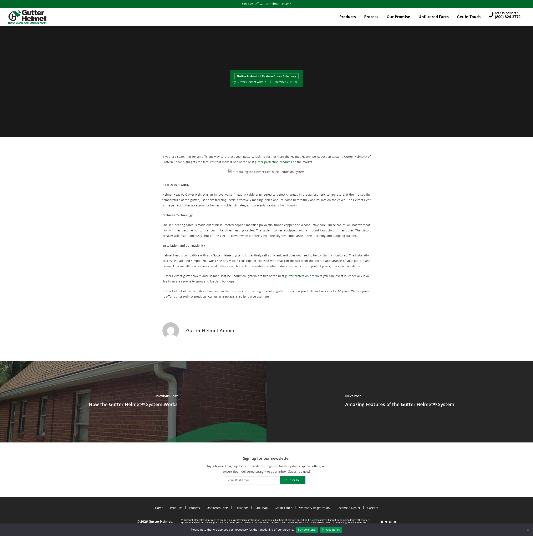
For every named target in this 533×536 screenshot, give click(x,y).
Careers (372, 508)
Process (194, 508)
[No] (528, 530)
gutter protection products (273, 162)
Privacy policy (331, 529)
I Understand (307, 529)
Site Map (261, 508)
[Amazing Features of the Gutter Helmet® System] (399, 401)
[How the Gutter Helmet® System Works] (133, 401)
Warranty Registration (314, 508)
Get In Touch (283, 508)
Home (159, 508)
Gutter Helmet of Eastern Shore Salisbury (266, 76)
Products (176, 508)
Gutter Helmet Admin (251, 82)
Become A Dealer (348, 508)
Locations (242, 508)
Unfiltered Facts (218, 508)
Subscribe (293, 480)
